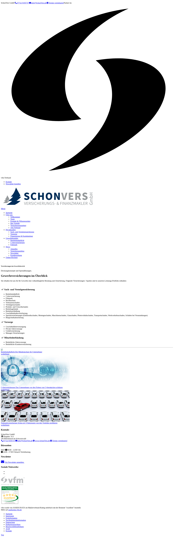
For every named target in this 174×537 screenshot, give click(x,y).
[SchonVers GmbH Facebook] (6, 471)
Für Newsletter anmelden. (14, 462)
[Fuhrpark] (35, 421)
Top (2, 535)
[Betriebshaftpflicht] (2, 350)
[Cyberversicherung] (35, 385)
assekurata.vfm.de (15, 510)
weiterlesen (5, 354)
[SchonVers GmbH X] (6, 474)
